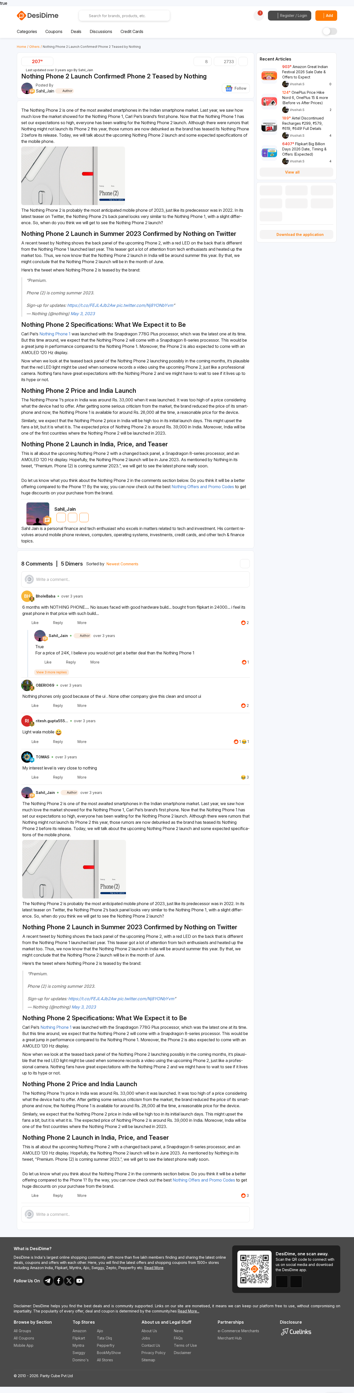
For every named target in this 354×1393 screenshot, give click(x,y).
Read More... (188, 1311)
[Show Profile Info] (40, 635)
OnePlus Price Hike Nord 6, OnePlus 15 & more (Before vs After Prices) (305, 97)
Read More (154, 1267)
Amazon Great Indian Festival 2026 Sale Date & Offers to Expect (305, 71)
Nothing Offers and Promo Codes (203, 486)
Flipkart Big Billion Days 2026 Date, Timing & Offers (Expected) (304, 149)
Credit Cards (132, 31)
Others (34, 47)
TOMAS (42, 757)
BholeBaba (45, 596)
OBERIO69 (45, 685)
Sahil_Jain (85, 70)
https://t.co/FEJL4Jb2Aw (91, 305)
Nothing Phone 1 (54, 333)
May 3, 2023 (82, 313)
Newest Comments (122, 564)
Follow (240, 88)
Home (21, 47)
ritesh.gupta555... (52, 721)
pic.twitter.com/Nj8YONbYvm (144, 305)
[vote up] (48, 61)
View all (292, 172)
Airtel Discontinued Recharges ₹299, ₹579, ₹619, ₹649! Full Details (303, 123)
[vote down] (26, 61)
